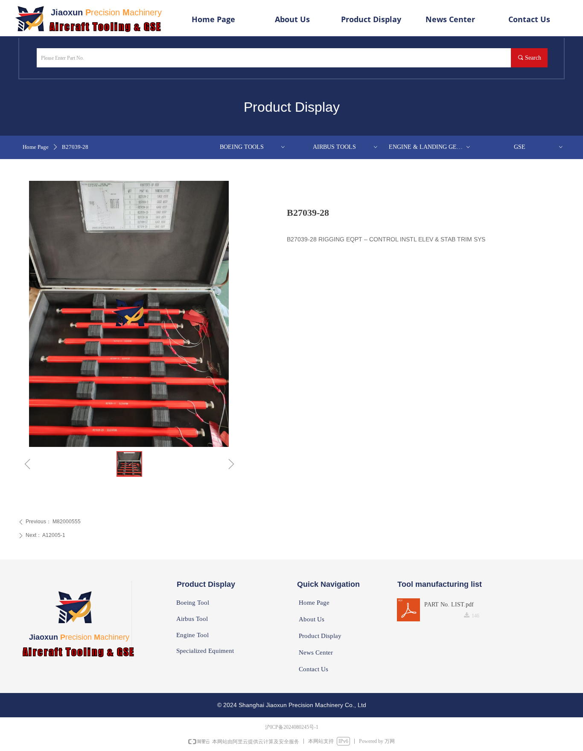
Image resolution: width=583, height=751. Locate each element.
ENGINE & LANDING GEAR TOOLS (432, 147)
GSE (539, 147)
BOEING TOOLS (253, 147)
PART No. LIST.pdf (449, 604)
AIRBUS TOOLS (346, 147)
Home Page (36, 147)
